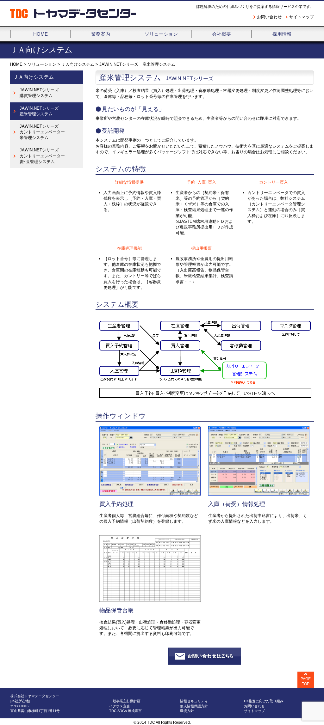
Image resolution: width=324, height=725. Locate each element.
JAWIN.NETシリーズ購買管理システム (39, 93)
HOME (16, 64)
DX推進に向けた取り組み (264, 701)
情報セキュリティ (194, 701)
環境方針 (187, 711)
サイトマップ (301, 17)
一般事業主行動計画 (124, 701)
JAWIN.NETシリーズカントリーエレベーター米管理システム (42, 132)
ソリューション (42, 64)
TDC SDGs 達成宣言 (125, 711)
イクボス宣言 (119, 706)
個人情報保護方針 (194, 706)
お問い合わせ (269, 17)
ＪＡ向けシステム (77, 64)
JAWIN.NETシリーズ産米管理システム (39, 111)
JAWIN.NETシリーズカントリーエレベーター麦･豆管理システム (42, 156)
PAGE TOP (306, 681)
